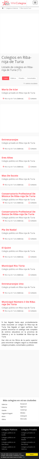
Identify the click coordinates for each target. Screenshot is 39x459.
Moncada (23, 419)
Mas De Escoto (10, 175)
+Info (23, 457)
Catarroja (23, 410)
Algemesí (23, 407)
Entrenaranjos (10, 139)
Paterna (4, 407)
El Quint (6, 247)
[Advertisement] (19, 33)
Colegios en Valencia (12, 8)
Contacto (33, 99)
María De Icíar (10, 89)
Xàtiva (4, 419)
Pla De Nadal (9, 229)
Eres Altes (7, 157)
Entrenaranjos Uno (13, 283)
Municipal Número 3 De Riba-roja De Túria (19, 303)
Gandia (4, 410)
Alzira (3, 416)
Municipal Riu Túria (13, 265)
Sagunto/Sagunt (7, 413)
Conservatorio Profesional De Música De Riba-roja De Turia (18, 195)
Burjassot (23, 404)
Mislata (22, 413)
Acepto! (32, 454)
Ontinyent (23, 416)
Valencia (20, 99)
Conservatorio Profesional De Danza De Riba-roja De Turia (18, 213)
